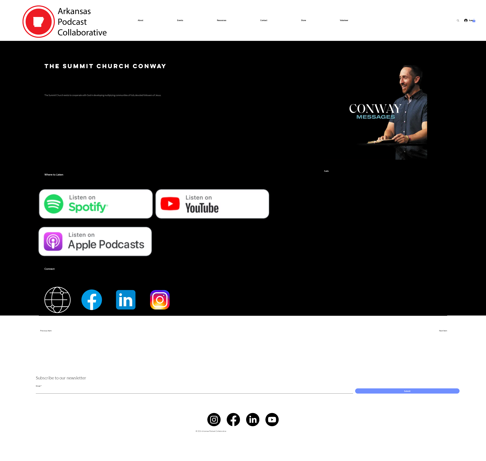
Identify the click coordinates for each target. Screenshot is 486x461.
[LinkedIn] (252, 419)
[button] (221, 20)
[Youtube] (272, 419)
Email (39, 386)
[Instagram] (214, 419)
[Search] (458, 20)
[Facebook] (233, 419)
